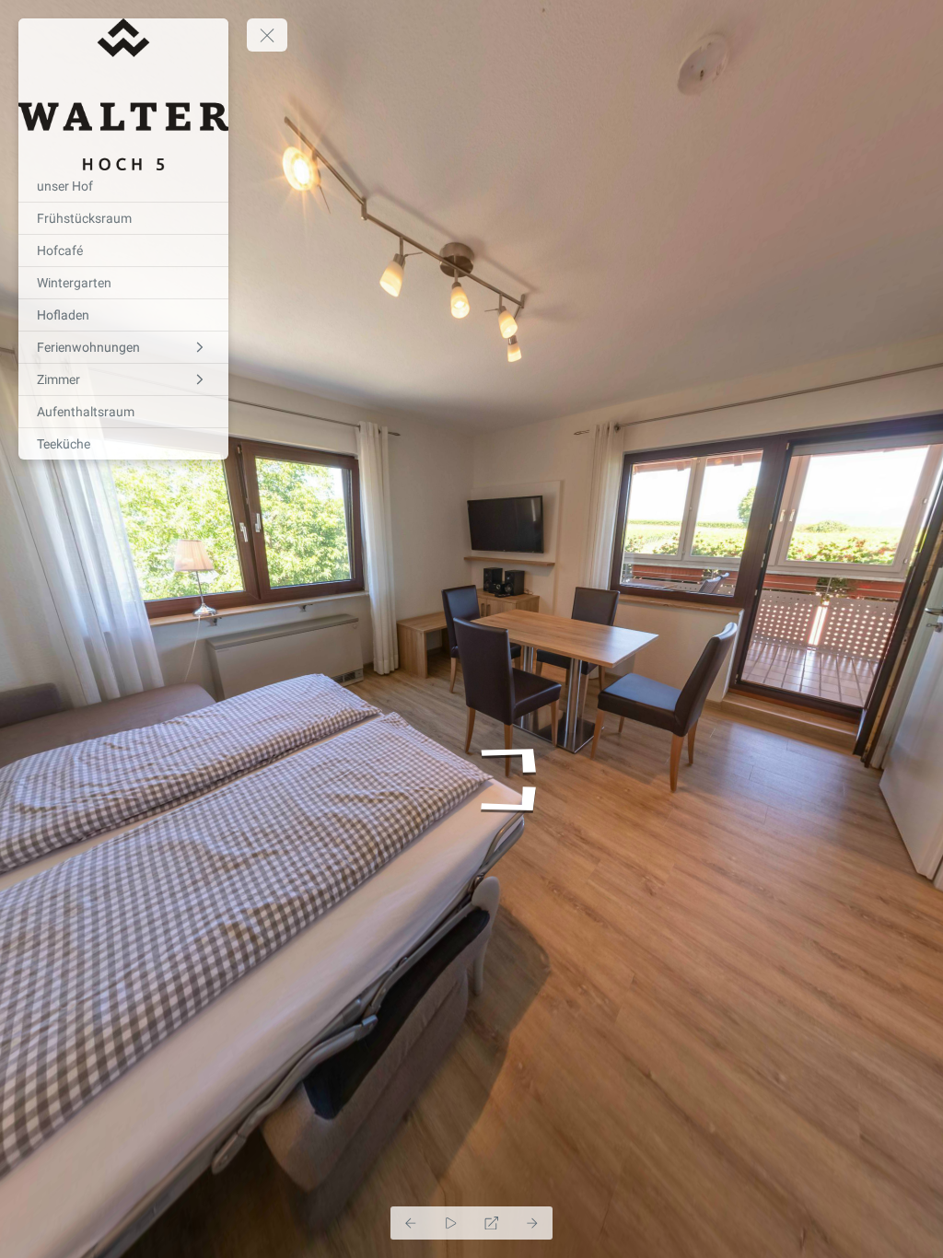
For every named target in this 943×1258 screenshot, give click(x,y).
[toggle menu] (267, 35)
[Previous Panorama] (410, 1223)
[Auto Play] (451, 1223)
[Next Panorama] (532, 1223)
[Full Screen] (492, 1223)
